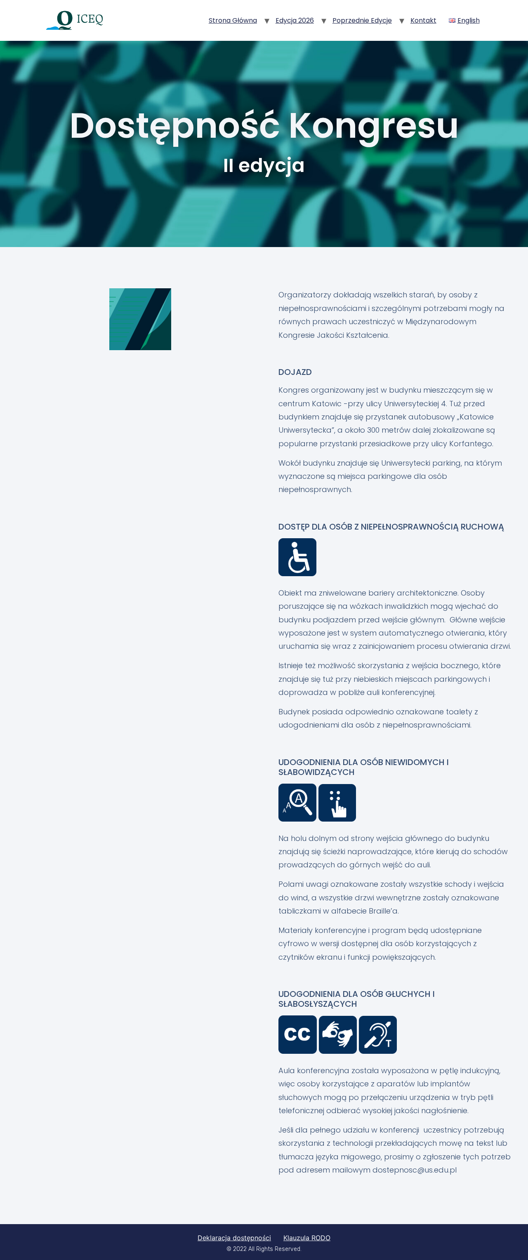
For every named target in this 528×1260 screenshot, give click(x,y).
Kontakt (423, 20)
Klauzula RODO (306, 1238)
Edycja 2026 (295, 20)
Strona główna (233, 20)
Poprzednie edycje (362, 20)
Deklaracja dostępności (234, 1238)
